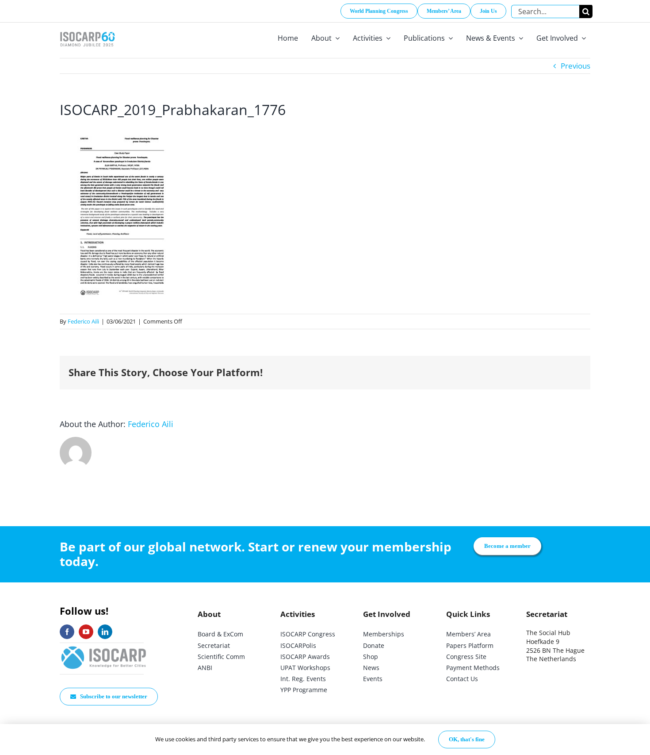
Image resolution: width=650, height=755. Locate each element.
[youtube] (86, 631)
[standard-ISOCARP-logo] (104, 647)
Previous (575, 66)
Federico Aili (83, 321)
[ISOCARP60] (87, 30)
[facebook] (67, 631)
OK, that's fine (467, 739)
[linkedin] (105, 631)
